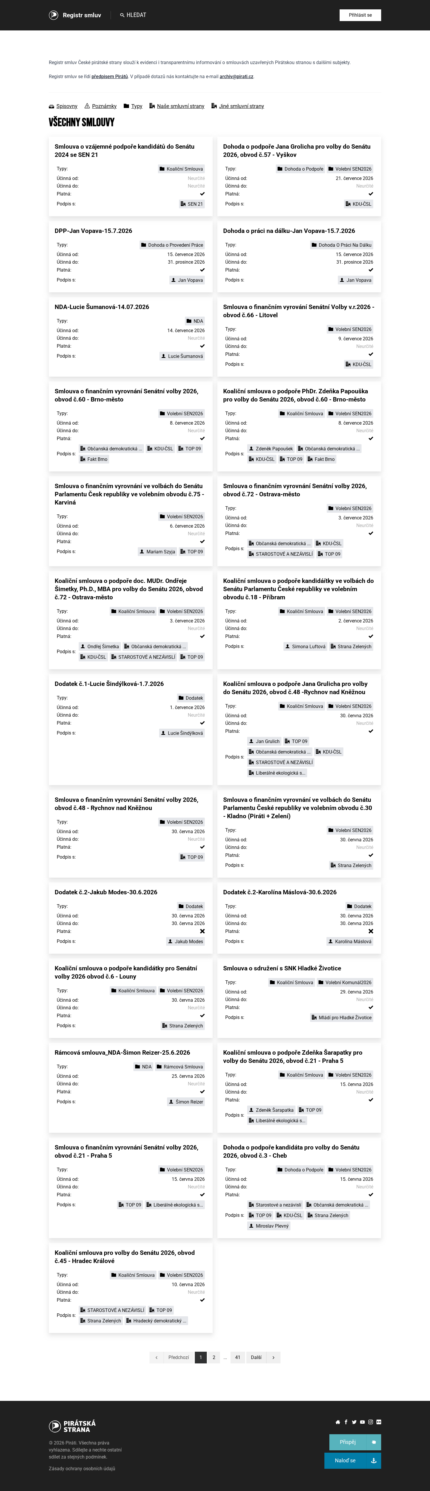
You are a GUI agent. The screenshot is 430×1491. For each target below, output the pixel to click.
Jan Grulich (268, 741)
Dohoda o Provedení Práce (175, 245)
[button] (238, 1357)
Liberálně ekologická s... (280, 773)
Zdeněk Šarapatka (275, 1110)
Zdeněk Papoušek (274, 449)
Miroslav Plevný (272, 1226)
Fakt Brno (97, 459)
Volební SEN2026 (353, 169)
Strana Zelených (354, 646)
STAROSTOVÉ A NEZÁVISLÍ (284, 554)
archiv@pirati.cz (236, 76)
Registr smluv (82, 15)
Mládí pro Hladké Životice (345, 1017)
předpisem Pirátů (110, 76)
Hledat (136, 14)
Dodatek (194, 698)
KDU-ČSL (362, 204)
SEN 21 (195, 204)
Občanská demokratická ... (114, 449)
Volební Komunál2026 (348, 982)
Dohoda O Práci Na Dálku (345, 245)
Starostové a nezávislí (278, 1205)
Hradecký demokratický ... (159, 1321)
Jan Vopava (190, 280)
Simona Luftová (309, 646)
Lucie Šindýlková (185, 733)
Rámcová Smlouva (183, 1067)
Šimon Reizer (189, 1102)
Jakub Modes (189, 941)
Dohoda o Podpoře (304, 169)
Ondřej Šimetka (103, 646)
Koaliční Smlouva (185, 169)
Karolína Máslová (353, 941)
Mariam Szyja (161, 552)
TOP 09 (193, 449)
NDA (198, 321)
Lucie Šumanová (185, 356)
